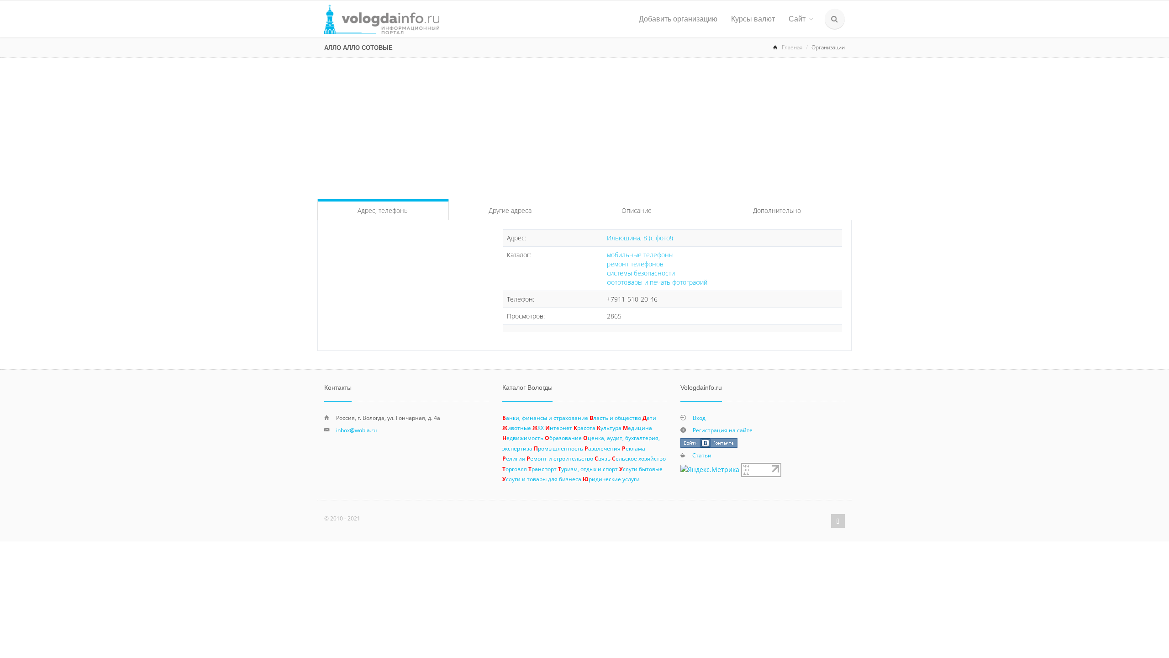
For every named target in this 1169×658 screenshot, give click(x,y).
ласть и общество (615, 417)
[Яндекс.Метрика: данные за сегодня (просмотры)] (709, 470)
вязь (603, 458)
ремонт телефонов (635, 264)
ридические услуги (611, 479)
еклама (633, 448)
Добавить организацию (678, 19)
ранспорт (542, 468)
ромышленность (558, 448)
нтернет (558, 427)
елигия (513, 458)
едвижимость (522, 437)
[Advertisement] (584, 126)
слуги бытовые (641, 468)
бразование (563, 437)
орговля (514, 468)
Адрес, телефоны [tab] (383, 210)
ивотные (516, 427)
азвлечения (602, 448)
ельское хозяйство (639, 458)
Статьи (701, 455)
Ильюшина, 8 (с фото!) (640, 237)
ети (649, 417)
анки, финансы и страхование (545, 417)
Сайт (797, 19)
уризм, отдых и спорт (588, 468)
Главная (792, 47)
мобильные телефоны (640, 254)
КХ (538, 427)
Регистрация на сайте (723, 430)
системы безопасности (641, 273)
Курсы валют (753, 19)
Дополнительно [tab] (777, 210)
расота (584, 427)
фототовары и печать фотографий (657, 282)
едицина (637, 427)
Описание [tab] (636, 210)
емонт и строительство (560, 458)
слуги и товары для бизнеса (541, 479)
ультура (609, 427)
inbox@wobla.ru (356, 430)
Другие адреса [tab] (510, 210)
